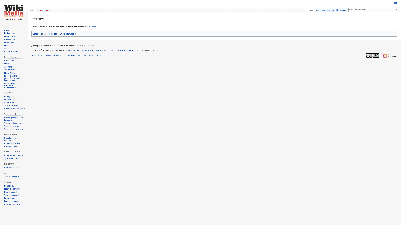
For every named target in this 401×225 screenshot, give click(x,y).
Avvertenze (81, 55)
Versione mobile (95, 55)
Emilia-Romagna (67, 33)
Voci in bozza (50, 33)
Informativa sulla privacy (41, 55)
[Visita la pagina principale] (13, 12)
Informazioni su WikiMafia (64, 55)
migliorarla (92, 26)
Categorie (37, 33)
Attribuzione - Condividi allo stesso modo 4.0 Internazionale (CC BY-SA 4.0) (101, 50)
